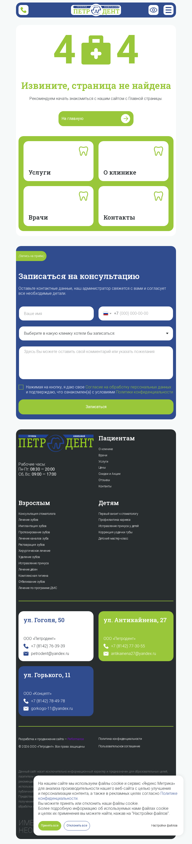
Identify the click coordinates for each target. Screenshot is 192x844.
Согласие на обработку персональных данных (128, 387)
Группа (82, 7)
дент (111, 11)
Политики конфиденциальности (144, 392)
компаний (111, 7)
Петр (81, 11)
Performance (76, 739)
